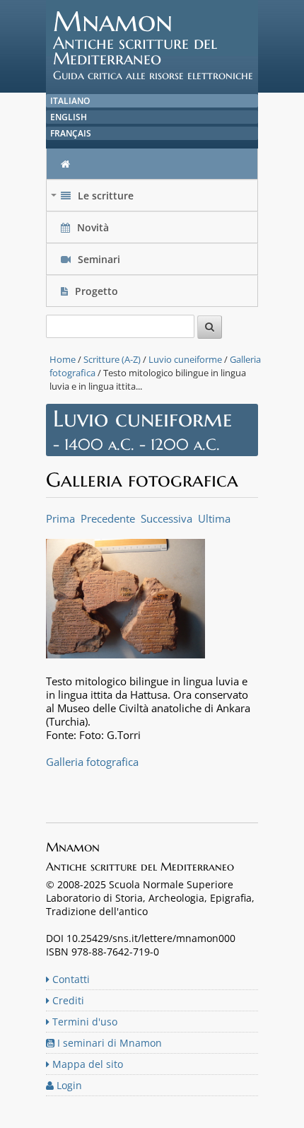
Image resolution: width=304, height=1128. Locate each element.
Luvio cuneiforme (185, 359)
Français (70, 133)
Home (62, 359)
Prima (60, 518)
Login (68, 1085)
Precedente (108, 518)
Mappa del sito (86, 1064)
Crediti (66, 1000)
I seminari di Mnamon (108, 1042)
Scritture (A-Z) (112, 359)
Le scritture (94, 199)
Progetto (96, 291)
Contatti (69, 979)
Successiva (166, 518)
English (68, 117)
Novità (93, 227)
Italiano (70, 101)
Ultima (214, 518)
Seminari (97, 259)
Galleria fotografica (92, 762)
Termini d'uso (83, 1021)
